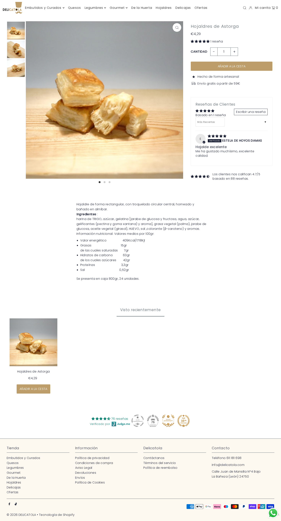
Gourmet (14, 472)
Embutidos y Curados (23, 458)
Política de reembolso (160, 468)
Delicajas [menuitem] (183, 8)
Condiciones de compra (94, 463)
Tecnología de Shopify (57, 515)
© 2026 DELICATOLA (21, 515)
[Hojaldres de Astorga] (33, 342)
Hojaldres (14, 482)
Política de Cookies (90, 482)
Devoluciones (85, 472)
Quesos (13, 463)
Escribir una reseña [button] (251, 112)
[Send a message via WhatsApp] (273, 513)
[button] (200, 41)
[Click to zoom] (177, 27)
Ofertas (13, 492)
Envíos (80, 477)
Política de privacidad (92, 458)
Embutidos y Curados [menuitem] (43, 8)
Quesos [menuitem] (74, 8)
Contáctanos (153, 458)
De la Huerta (16, 477)
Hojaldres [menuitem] (164, 8)
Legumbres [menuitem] (94, 8)
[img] (217, 136)
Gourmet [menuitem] (117, 8)
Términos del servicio (159, 463)
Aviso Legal (83, 468)
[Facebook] (9, 504)
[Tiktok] (16, 504)
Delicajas (14, 487)
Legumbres (15, 468)
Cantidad (199, 51)
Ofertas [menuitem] (201, 8)
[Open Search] (244, 7)
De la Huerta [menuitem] (141, 8)
